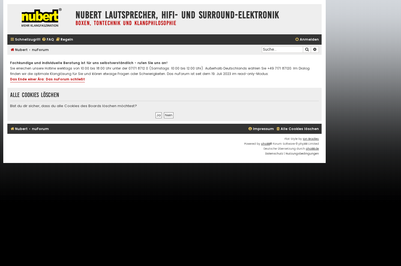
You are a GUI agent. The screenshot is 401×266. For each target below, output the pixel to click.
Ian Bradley (311, 139)
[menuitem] (48, 39)
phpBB (265, 144)
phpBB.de (312, 149)
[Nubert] (40, 18)
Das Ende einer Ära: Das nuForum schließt (47, 79)
